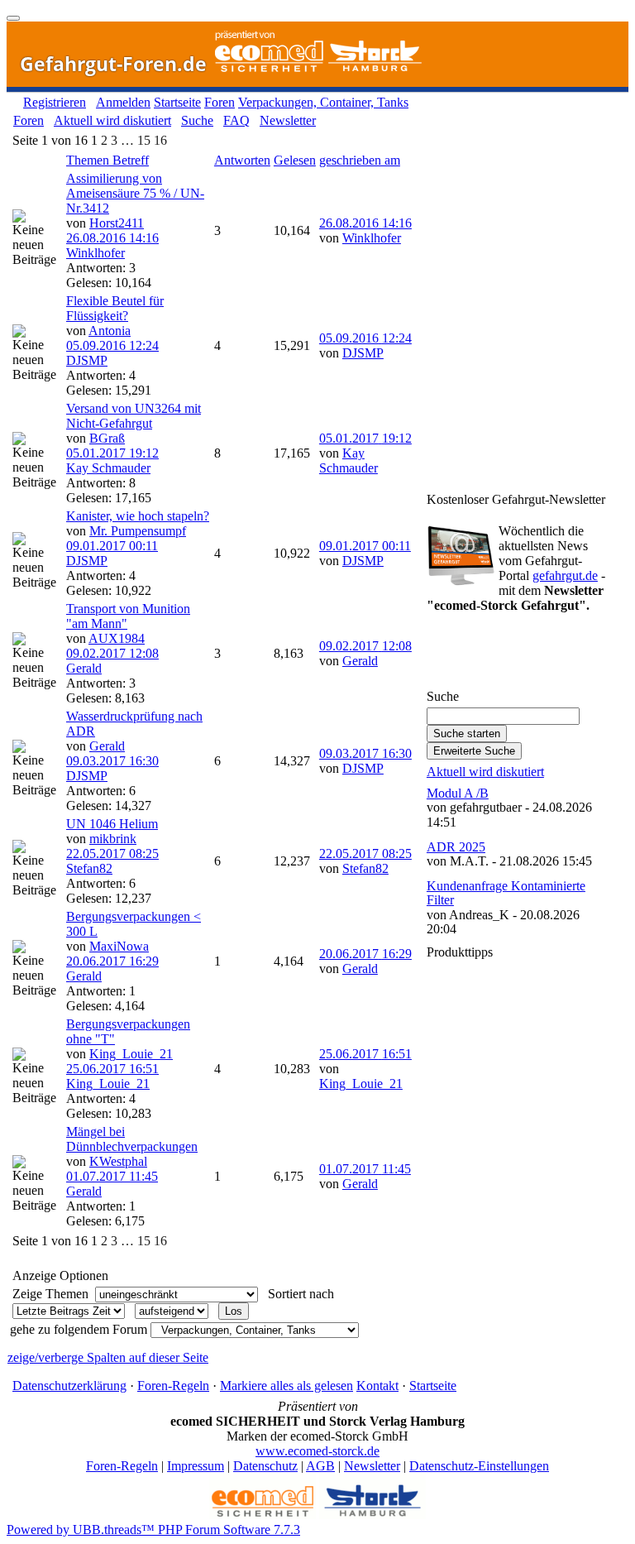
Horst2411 (116, 223)
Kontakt (377, 1386)
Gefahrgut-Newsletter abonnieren (487, 655)
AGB (320, 1466)
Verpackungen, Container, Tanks (323, 102)
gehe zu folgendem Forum (78, 1329)
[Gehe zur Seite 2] (170, 140)
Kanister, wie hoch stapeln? (137, 516)
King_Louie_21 (131, 1054)
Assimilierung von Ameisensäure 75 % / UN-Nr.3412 (135, 193)
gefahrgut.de (565, 575)
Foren (219, 102)
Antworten (242, 160)
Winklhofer (95, 253)
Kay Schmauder (108, 468)
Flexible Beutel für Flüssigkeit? (115, 308)
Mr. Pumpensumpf (137, 531)
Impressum (195, 1466)
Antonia (109, 331)
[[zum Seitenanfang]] (13, 18)
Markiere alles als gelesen (286, 1386)
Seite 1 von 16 (50, 140)
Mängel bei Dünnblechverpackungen (132, 1138)
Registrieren (54, 102)
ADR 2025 (456, 847)
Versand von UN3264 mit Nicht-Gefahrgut (133, 415)
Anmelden (123, 102)
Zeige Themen (52, 1294)
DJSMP (86, 360)
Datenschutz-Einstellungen (479, 1466)
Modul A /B (458, 793)
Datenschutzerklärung (69, 1386)
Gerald (84, 668)
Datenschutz (265, 1466)
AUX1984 (116, 638)
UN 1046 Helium (112, 824)
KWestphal (118, 1161)
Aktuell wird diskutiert (112, 120)
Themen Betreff (107, 160)
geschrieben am (359, 160)
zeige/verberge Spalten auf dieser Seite (107, 1357)
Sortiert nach (302, 1294)
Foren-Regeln (173, 1386)
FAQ (236, 120)
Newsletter (288, 120)
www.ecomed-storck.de (317, 1451)
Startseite (177, 102)
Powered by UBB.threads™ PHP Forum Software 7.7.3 (153, 1529)
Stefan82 (89, 868)
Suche (197, 120)
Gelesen (295, 160)
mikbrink (112, 839)
